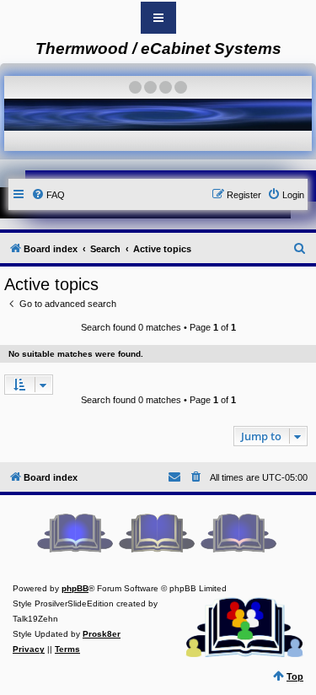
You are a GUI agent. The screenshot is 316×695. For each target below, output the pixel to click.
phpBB (75, 588)
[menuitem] (48, 195)
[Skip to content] (158, 18)
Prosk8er (102, 633)
